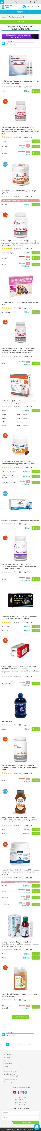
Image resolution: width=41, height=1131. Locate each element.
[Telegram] (25, 1092)
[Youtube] (14, 1092)
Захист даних (8, 1063)
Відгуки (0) (17, 87)
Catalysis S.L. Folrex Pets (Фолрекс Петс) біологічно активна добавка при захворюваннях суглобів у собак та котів (20, 944)
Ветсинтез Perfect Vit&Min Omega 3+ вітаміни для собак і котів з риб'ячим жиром (19, 618)
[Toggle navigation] (2, 2)
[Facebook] (18, 1092)
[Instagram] (22, 1092)
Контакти (7, 1057)
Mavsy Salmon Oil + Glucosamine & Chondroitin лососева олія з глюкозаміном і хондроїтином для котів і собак (19, 820)
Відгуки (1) (17, 137)
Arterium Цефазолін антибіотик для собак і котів (20, 520)
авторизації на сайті (21, 201)
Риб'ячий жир (6, 721)
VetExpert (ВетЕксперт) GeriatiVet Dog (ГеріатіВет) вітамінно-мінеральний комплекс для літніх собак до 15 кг (19, 566)
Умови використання (6, 1067)
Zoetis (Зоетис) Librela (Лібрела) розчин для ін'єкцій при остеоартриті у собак (18, 402)
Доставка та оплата (10, 1071)
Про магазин (8, 1054)
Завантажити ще (20, 1017)
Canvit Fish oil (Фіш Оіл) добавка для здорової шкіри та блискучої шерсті (19, 995)
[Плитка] (3, 43)
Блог (5, 1060)
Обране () (30, 1)
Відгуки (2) (17, 248)
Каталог (20, 12)
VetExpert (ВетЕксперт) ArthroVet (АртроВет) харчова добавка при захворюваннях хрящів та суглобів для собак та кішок (20, 243)
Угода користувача (10, 1079)
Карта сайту (8, 1082)
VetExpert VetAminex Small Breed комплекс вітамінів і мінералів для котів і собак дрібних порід (19, 767)
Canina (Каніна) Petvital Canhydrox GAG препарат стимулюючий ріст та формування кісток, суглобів (20, 872)
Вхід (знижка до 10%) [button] (39, 1)
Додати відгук (28, 87)
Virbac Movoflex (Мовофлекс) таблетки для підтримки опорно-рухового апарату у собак (18, 463)
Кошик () (35, 1)
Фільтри (20, 21)
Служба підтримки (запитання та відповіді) (10, 1075)
